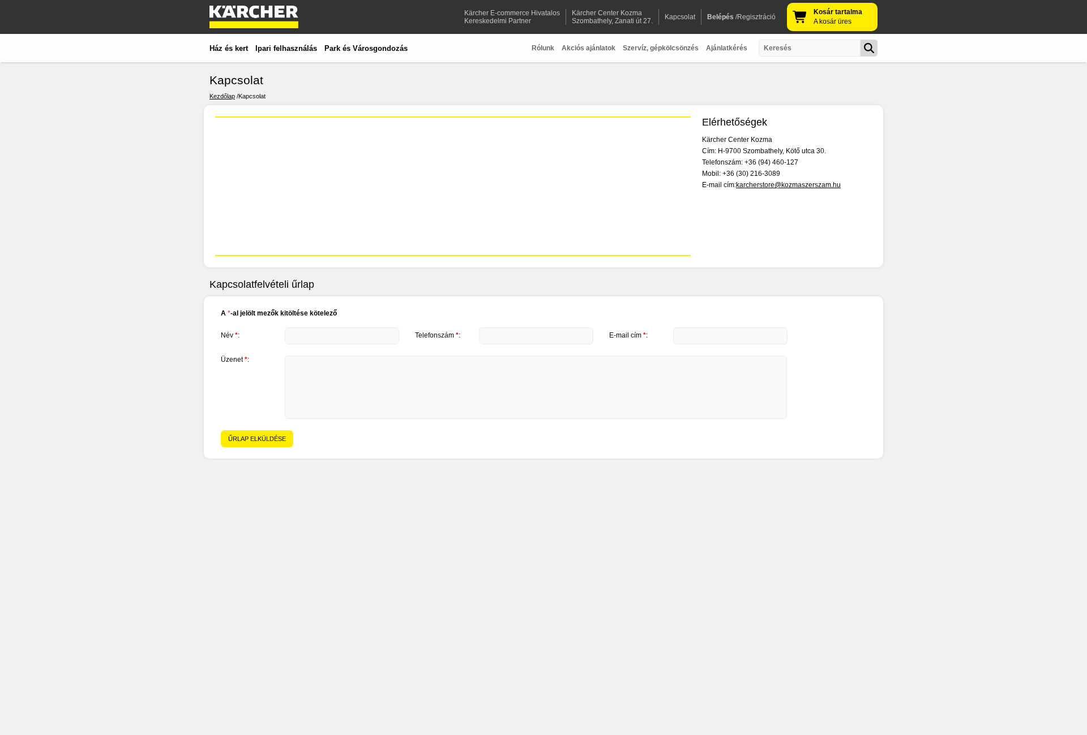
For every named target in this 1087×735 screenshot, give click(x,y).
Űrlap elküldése (257, 438)
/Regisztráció (741, 17)
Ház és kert (228, 48)
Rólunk (543, 48)
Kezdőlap (222, 96)
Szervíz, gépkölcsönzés (661, 48)
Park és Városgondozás (366, 48)
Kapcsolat (680, 17)
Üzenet (234, 360)
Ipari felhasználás (286, 48)
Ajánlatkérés (726, 48)
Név (229, 335)
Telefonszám (437, 335)
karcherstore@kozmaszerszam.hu (788, 185)
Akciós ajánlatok (588, 48)
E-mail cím (627, 335)
